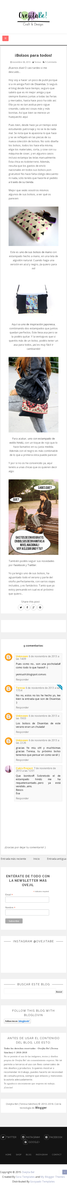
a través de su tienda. (21, 182)
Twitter (31, 565)
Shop (18, 1154)
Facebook (19, 565)
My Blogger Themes (53, 1177)
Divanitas (40, 84)
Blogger (41, 1107)
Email (9, 894)
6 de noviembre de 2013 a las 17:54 (38, 689)
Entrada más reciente (13, 859)
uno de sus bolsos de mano (35, 252)
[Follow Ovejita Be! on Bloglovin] (17, 1021)
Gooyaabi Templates (42, 1181)
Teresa (20, 688)
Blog (28, 1154)
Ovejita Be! (28, 1172)
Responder (22, 679)
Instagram (33, 1137)
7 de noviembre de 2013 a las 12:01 (36, 769)
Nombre (10, 907)
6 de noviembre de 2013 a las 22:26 (37, 742)
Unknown (22, 656)
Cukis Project (24, 768)
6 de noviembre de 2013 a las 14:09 (37, 658)
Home (8, 1154)
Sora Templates (25, 1177)
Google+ (34, 1142)
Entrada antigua (56, 859)
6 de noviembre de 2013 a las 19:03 (37, 717)
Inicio (36, 859)
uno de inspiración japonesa (38, 324)
